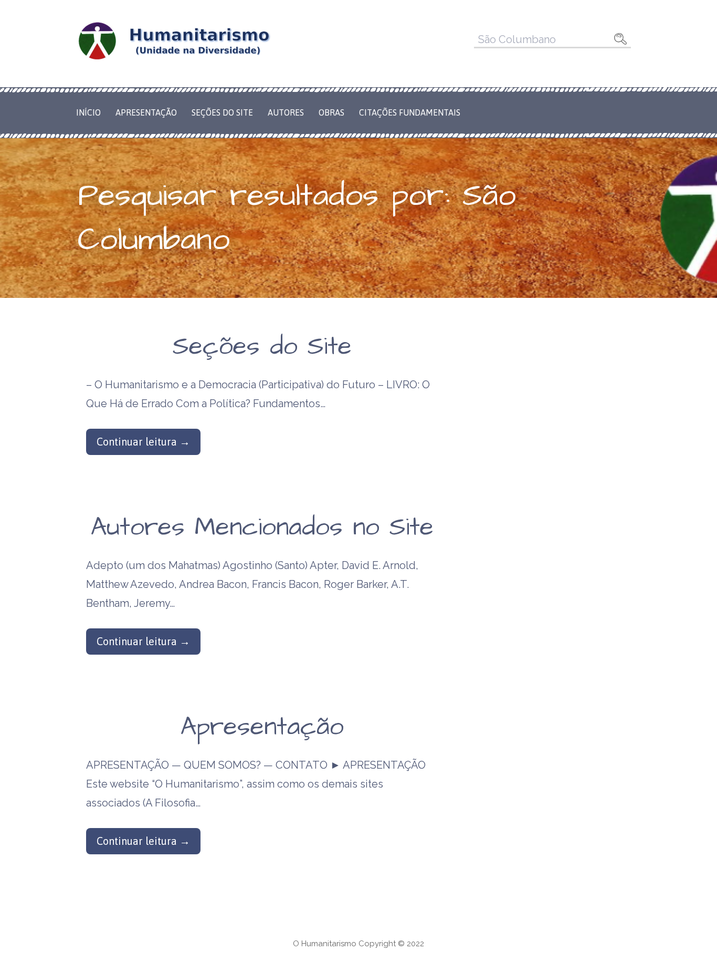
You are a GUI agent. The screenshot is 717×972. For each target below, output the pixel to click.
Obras (331, 112)
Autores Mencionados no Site (262, 527)
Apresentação (146, 112)
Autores (286, 112)
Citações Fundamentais (409, 112)
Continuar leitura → (143, 442)
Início (88, 112)
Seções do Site (222, 112)
